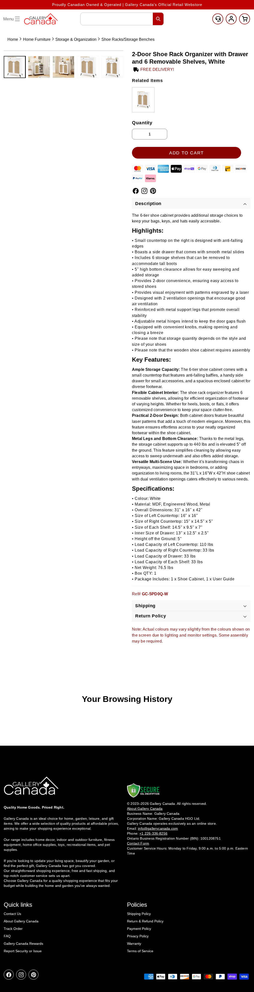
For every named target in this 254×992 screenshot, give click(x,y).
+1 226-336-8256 (153, 833)
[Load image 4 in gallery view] (88, 67)
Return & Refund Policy (145, 921)
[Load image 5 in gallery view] (112, 67)
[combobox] (122, 18)
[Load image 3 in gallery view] (63, 67)
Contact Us (12, 914)
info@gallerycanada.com (158, 828)
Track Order (13, 929)
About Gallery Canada (21, 921)
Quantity (142, 122)
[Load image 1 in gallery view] (15, 67)
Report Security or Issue (23, 951)
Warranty (134, 944)
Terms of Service (140, 951)
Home (12, 39)
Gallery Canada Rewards (23, 944)
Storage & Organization (75, 39)
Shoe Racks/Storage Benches (128, 39)
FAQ (7, 936)
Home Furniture (37, 39)
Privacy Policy (138, 936)
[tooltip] (143, 99)
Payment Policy (139, 929)
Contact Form (138, 843)
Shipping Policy (139, 914)
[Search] (158, 18)
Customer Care (217, 18)
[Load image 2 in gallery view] (39, 67)
